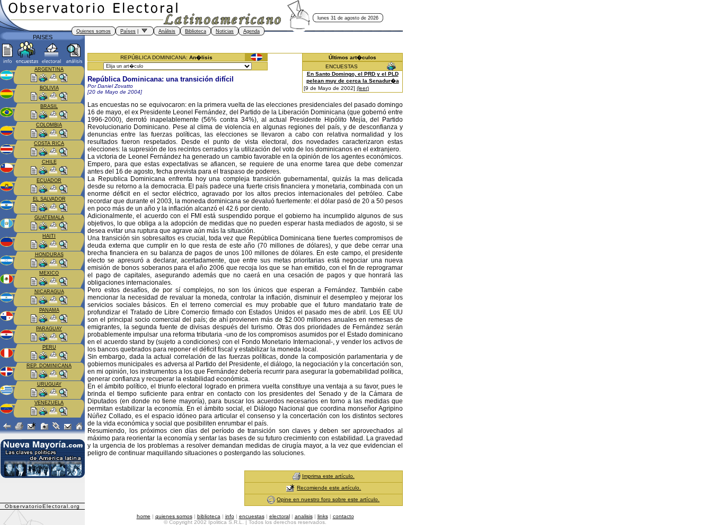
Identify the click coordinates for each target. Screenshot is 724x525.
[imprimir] (297, 476)
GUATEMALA (49, 217)
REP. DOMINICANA (49, 365)
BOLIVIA (49, 87)
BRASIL (49, 106)
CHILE (49, 162)
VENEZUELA (49, 402)
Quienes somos (93, 31)
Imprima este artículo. (328, 476)
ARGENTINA (49, 69)
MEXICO (49, 273)
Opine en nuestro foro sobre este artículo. (328, 499)
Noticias (225, 31)
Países (128, 31)
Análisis (166, 31)
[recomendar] (290, 488)
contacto (343, 516)
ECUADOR (49, 180)
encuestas (251, 516)
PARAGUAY (49, 328)
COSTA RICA (49, 143)
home (144, 516)
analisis (304, 516)
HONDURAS (49, 254)
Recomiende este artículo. (329, 488)
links (322, 516)
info (229, 516)
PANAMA (49, 310)
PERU (49, 347)
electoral (279, 516)
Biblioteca (195, 31)
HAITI (49, 236)
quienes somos (173, 516)
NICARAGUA (49, 291)
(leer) (363, 88)
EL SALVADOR (49, 199)
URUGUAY (49, 384)
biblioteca (208, 516)
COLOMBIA (49, 125)
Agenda (251, 31)
